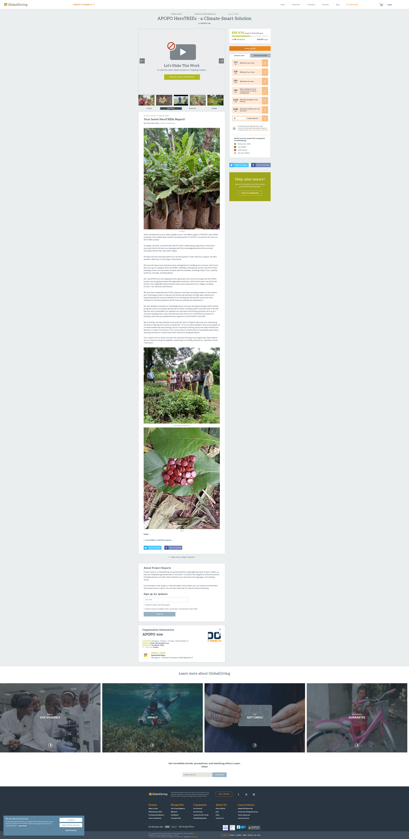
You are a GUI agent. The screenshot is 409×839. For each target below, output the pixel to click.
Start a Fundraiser (250, 193)
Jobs (217, 812)
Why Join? (174, 812)
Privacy (232, 835)
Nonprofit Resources (245, 808)
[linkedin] (254, 794)
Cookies (238, 835)
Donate (82, 4)
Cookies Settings (71, 830)
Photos (192, 108)
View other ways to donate (258, 130)
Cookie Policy (22, 826)
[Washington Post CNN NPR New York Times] (176, 827)
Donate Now (250, 48)
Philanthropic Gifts (155, 812)
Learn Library (246, 805)
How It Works (220, 808)
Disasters (325, 5)
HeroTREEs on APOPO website (159, 540)
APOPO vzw (206, 23)
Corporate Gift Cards (200, 815)
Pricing (250, 835)
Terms (244, 835)
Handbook (174, 815)
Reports (171, 108)
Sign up (159, 614)
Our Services (197, 808)
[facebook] (238, 794)
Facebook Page (158, 645)
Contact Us (220, 818)
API (255, 835)
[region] (43, 826)
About (283, 5)
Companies (311, 5)
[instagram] (246, 794)
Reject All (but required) (71, 825)
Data (258, 835)
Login (389, 4)
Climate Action (176, 14)
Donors (153, 805)
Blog (337, 5)
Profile (155, 647)
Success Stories (243, 818)
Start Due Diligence (178, 808)
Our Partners (197, 812)
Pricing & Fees (176, 818)
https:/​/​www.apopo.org (159, 643)
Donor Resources (244, 815)
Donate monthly (260, 55)
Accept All (70, 820)
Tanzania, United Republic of (205, 14)
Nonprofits (296, 5)
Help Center (224, 794)
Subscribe (219, 775)
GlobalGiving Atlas (200, 818)
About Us (221, 805)
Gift (354, 5)
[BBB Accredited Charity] (242, 827)
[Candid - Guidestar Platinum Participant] (233, 827)
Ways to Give (153, 808)
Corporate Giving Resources (248, 812)
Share (214, 108)
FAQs (217, 815)
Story (149, 108)
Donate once (239, 56)
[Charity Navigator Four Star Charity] (226, 827)
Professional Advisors (156, 815)
